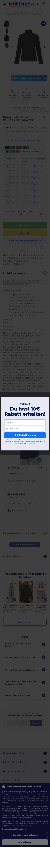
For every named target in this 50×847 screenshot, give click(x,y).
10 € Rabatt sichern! (25, 435)
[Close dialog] (46, 399)
